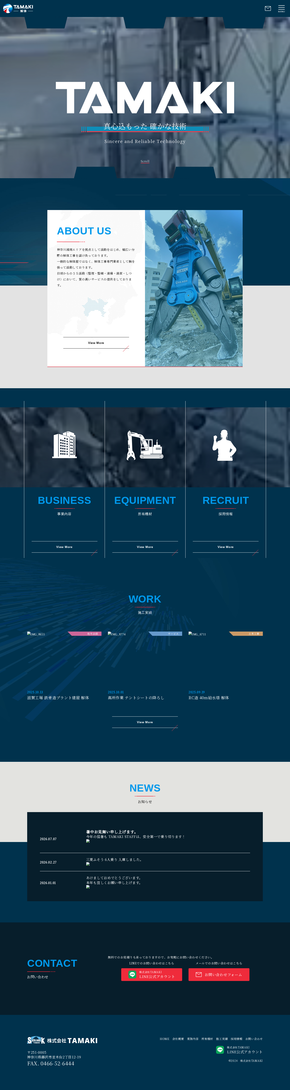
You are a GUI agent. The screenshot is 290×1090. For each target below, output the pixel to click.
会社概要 (178, 1039)
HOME (164, 1039)
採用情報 (236, 1039)
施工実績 (222, 1039)
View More (96, 343)
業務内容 (193, 1039)
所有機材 (207, 1039)
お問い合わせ (254, 1039)
